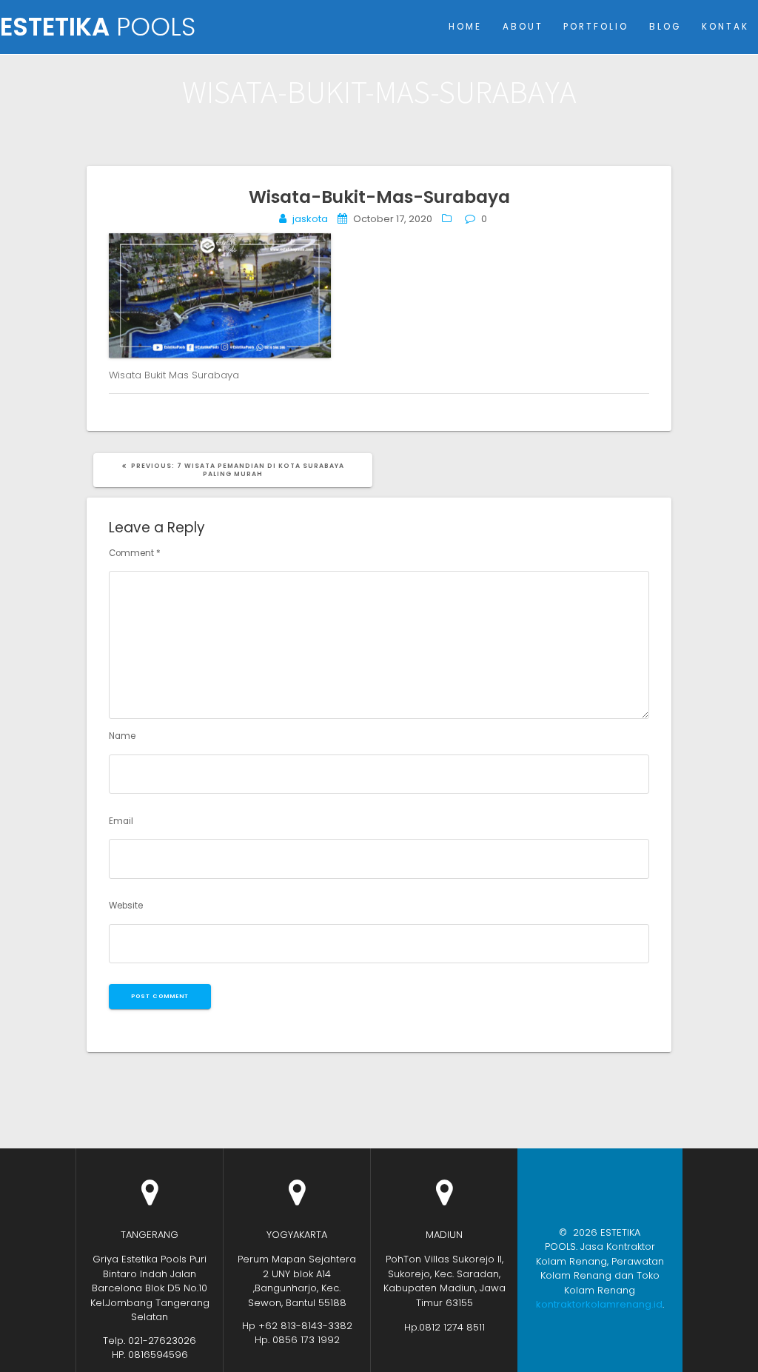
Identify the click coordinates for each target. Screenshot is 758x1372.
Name (122, 736)
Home (465, 27)
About (523, 27)
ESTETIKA (97, 27)
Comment (135, 553)
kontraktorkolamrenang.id (599, 1304)
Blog (665, 27)
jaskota (310, 219)
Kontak (725, 27)
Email (121, 821)
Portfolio (595, 27)
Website (126, 905)
